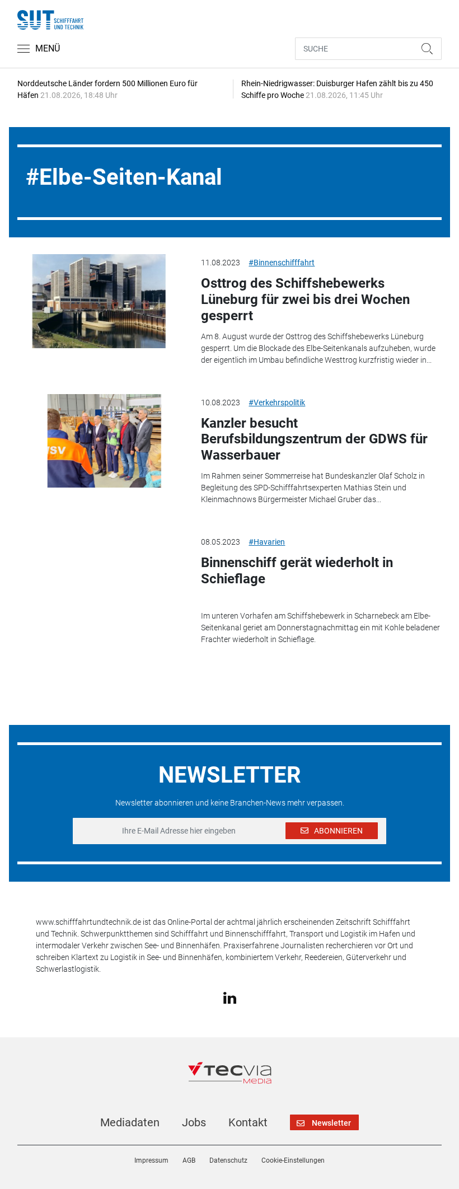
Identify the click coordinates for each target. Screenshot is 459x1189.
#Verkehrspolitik (277, 402)
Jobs (194, 1122)
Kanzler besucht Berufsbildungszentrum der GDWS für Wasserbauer (314, 439)
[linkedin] (229, 997)
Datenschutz (228, 1160)
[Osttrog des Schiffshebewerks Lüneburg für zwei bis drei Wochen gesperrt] (100, 301)
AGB (188, 1160)
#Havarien (267, 541)
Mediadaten (130, 1122)
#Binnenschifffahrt (282, 262)
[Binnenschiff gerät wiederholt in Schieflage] (100, 580)
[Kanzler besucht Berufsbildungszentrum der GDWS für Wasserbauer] (100, 441)
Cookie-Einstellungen (293, 1160)
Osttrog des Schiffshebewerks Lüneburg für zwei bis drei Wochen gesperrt (305, 299)
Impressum (151, 1160)
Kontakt (248, 1122)
